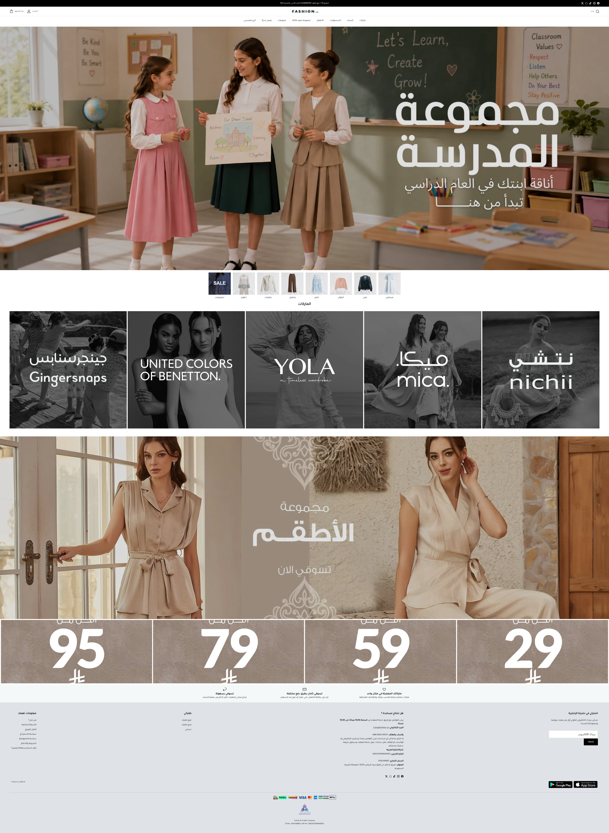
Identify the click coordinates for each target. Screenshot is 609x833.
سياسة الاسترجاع (28, 734)
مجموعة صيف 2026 (301, 20)
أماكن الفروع (30, 730)
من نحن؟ (32, 720)
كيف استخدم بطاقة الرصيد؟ (23, 748)
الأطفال (320, 20)
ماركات (362, 20)
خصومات (282, 20)
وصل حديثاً (267, 20)
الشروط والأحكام (28, 743)
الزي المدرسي (250, 20)
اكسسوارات (335, 20)
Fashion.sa (16, 782)
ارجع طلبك (186, 725)
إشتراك (591, 742)
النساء (350, 20)
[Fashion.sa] (304, 11)
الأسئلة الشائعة (29, 725)
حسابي (188, 730)
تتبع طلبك (186, 720)
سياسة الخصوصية (27, 739)
